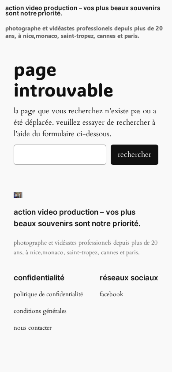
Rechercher (134, 154)
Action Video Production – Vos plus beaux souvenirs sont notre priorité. (83, 10)
